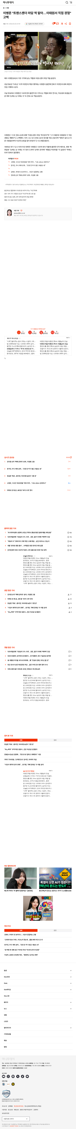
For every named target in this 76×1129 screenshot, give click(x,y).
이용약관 (4, 1110)
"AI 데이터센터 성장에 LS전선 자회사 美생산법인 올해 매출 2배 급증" (30, 532)
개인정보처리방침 (18, 1106)
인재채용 (10, 1106)
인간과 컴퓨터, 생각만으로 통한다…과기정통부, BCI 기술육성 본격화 (29, 656)
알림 (5, 1047)
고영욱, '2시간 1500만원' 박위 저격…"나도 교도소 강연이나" (30, 162)
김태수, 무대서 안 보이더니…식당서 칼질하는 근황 (27, 172)
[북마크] (70, 23)
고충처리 (35, 1110)
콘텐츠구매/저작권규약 (26, 1110)
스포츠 (6, 1021)
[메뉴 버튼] (71, 2)
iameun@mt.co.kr (19, 213)
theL (6, 983)
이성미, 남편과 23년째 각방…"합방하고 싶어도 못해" (21, 955)
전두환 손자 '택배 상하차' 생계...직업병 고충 (24, 175)
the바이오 (7, 990)
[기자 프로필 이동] (9, 212)
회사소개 (4, 1106)
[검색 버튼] (67, 2)
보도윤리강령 (5, 1113)
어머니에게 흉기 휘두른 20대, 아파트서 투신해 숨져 (24, 669)
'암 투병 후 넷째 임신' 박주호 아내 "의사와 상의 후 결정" (22, 950)
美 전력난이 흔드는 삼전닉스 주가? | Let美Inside (55, 891)
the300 (7, 977)
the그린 (6, 996)
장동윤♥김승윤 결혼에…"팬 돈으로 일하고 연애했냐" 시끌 (22, 754)
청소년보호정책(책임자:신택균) (33, 1106)
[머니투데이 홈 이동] (8, 1059)
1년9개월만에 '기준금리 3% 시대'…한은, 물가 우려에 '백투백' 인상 (29, 537)
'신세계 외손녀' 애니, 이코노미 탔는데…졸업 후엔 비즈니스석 (23, 940)
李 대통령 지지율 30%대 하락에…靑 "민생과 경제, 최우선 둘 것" (28, 660)
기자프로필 (7, 1034)
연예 (7, 8)
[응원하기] (21, 210)
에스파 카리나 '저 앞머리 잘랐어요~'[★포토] (18, 891)
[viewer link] (69, 67)
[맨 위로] (71, 1120)
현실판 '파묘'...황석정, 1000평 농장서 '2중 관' (21, 476)
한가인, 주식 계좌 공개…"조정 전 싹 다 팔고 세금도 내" (28, 165)
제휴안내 (16, 1110)
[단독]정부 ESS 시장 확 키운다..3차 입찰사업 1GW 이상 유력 (27, 550)
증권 (5, 970)
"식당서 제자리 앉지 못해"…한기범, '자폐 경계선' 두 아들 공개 (27, 608)
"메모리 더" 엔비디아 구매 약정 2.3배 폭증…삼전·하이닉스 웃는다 (28, 541)
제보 (5, 1040)
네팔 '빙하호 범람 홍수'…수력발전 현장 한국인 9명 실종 (25, 546)
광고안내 (10, 1110)
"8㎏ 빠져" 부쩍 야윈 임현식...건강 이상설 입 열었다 (24, 612)
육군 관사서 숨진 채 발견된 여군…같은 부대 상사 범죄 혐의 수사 (28, 665)
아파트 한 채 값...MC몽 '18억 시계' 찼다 (19, 490)
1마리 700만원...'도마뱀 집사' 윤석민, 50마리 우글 (20, 759)
